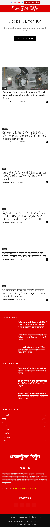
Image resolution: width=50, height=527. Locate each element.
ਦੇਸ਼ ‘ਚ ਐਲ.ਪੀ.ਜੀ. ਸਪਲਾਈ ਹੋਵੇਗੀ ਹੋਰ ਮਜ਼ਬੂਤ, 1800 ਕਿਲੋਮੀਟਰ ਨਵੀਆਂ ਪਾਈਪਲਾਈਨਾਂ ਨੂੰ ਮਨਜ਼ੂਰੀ (24, 175)
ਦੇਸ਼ (4, 169)
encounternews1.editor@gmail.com (26, 488)
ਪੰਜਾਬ (4, 88)
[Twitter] (22, 2)
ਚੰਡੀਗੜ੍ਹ (5, 128)
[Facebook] (11, 2)
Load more (24, 305)
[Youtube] (34, 505)
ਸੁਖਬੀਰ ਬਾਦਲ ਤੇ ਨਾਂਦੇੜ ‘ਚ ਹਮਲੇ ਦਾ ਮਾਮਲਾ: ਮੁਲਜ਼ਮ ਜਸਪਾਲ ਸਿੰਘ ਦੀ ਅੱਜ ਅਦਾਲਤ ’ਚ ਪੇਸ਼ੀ (24, 255)
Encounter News (8, 102)
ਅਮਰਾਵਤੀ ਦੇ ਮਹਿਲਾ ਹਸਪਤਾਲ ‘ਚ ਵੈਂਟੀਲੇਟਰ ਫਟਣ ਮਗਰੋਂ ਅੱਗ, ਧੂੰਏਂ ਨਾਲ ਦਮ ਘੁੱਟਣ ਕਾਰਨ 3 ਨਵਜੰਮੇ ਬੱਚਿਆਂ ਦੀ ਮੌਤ (23, 293)
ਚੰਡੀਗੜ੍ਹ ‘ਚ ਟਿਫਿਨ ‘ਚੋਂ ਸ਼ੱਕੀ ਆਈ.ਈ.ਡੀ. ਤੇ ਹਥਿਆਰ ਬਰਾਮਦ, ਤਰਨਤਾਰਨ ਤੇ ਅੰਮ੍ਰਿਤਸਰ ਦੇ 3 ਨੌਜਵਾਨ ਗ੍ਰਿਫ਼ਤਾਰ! (24, 135)
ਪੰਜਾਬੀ (37, 2)
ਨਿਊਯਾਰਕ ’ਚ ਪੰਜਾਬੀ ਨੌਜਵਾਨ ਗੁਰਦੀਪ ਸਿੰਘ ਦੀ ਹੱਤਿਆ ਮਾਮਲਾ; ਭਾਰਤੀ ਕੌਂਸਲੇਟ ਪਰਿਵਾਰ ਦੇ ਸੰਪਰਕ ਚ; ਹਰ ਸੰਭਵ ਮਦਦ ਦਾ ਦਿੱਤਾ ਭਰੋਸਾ (24, 216)
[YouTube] (18, 2)
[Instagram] (15, 2)
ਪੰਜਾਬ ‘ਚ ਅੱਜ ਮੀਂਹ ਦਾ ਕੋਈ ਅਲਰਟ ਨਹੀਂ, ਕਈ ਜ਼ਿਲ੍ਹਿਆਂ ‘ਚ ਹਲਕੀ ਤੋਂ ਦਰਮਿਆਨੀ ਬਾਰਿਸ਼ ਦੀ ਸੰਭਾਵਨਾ (23, 95)
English (27, 2)
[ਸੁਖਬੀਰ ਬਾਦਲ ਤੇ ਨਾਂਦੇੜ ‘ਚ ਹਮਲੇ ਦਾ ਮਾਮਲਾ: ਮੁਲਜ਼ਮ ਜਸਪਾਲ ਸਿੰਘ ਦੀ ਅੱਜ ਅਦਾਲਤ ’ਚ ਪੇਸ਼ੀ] (25, 239)
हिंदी (33, 2)
